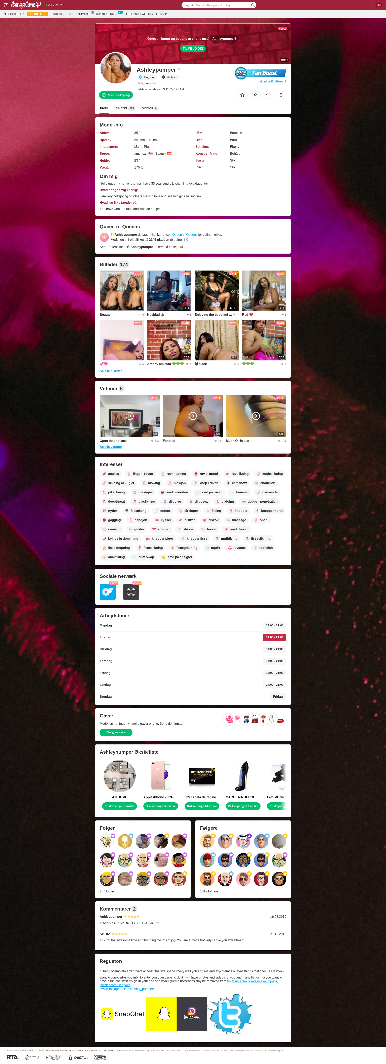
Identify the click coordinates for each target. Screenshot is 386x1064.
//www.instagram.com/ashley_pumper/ (127, 989)
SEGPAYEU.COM (112, 1050)
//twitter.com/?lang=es (115, 985)
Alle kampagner (80, 14)
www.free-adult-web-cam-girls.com (64, 1050)
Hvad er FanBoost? (273, 81)
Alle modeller (14, 14)
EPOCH (96, 1050)
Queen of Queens (184, 234)
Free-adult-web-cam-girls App (146, 14)
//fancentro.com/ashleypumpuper (255, 981)
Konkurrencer (106, 14)
